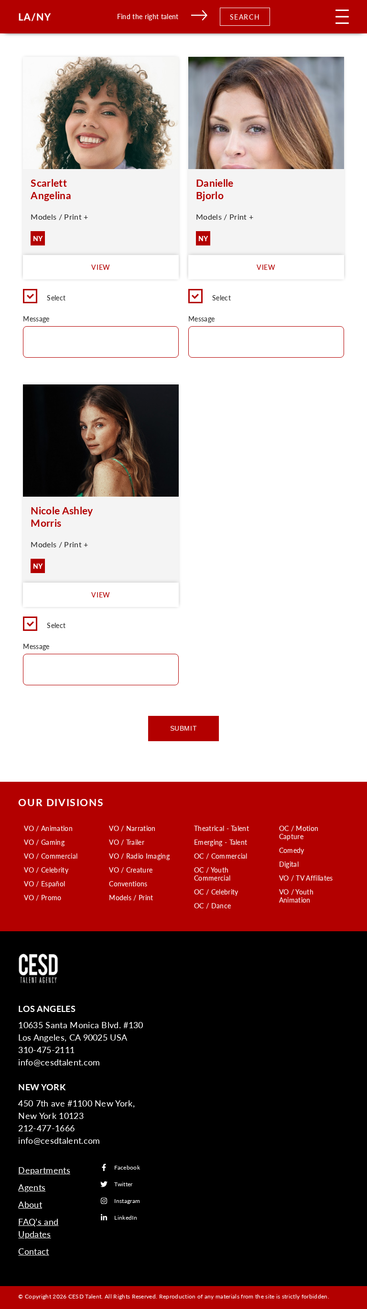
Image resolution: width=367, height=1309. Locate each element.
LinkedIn (125, 1217)
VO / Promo (42, 897)
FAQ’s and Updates (38, 1227)
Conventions (128, 883)
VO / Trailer (126, 842)
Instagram (127, 1200)
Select (56, 297)
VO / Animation (48, 828)
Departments (44, 1170)
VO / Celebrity (46, 869)
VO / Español (44, 883)
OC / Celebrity (216, 891)
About (30, 1204)
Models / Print (131, 897)
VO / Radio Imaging (139, 856)
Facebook (127, 1167)
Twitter (123, 1184)
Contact (33, 1251)
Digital (289, 864)
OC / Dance (212, 905)
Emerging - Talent (220, 842)
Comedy (291, 850)
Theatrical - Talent (221, 828)
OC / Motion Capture (299, 832)
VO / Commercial (50, 856)
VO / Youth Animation (296, 896)
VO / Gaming (44, 842)
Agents (31, 1187)
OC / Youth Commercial (212, 874)
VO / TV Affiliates (306, 878)
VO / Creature (130, 869)
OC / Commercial (221, 856)
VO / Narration (132, 828)
